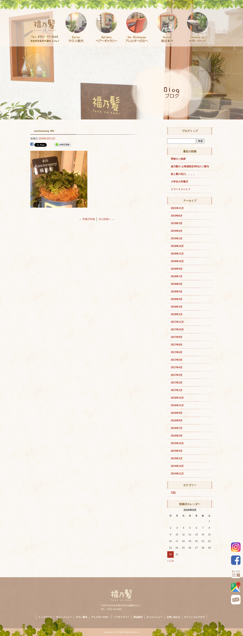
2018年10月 (177, 261)
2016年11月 (177, 405)
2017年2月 (176, 382)
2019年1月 (176, 238)
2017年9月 (176, 337)
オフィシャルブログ (194, 617)
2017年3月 (176, 375)
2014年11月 (177, 473)
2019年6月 (176, 215)
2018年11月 (177, 253)
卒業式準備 (87, 219)
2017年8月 (176, 344)
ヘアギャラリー (106, 23)
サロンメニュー (64, 617)
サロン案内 (76, 23)
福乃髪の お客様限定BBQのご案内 (190, 166)
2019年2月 (176, 230)
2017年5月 (176, 359)
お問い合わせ (197, 23)
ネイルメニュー (155, 617)
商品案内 (167, 23)
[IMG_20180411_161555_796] (58, 205)
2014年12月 (177, 466)
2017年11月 (177, 321)
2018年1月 (176, 314)
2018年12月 (177, 246)
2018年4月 (176, 299)
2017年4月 (176, 367)
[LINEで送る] (62, 144)
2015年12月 (177, 443)
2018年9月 (176, 268)
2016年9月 (176, 412)
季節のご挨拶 (178, 158)
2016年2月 (176, 435)
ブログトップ (190, 130)
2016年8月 (176, 420)
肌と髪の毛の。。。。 (183, 174)
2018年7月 (176, 276)
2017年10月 (177, 329)
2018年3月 (176, 306)
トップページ (45, 23)
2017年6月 (176, 352)
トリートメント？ (181, 189)
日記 (173, 492)
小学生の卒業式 (179, 181)
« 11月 (170, 561)
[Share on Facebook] (31, 144)
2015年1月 (176, 458)
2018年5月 (176, 291)
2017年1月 (176, 390)
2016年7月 (176, 428)
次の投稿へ (106, 219)
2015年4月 (176, 450)
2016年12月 (177, 397)
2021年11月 (177, 208)
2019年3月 (176, 223)
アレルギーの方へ (137, 23)
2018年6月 (176, 284)
